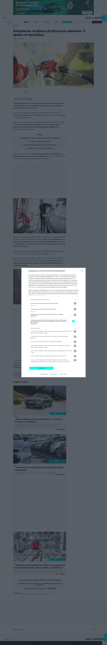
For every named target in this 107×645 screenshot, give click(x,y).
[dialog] (53, 322)
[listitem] (53, 300)
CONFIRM (41, 368)
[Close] (82, 271)
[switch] (74, 303)
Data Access (53, 374)
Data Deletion (44, 374)
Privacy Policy (63, 374)
